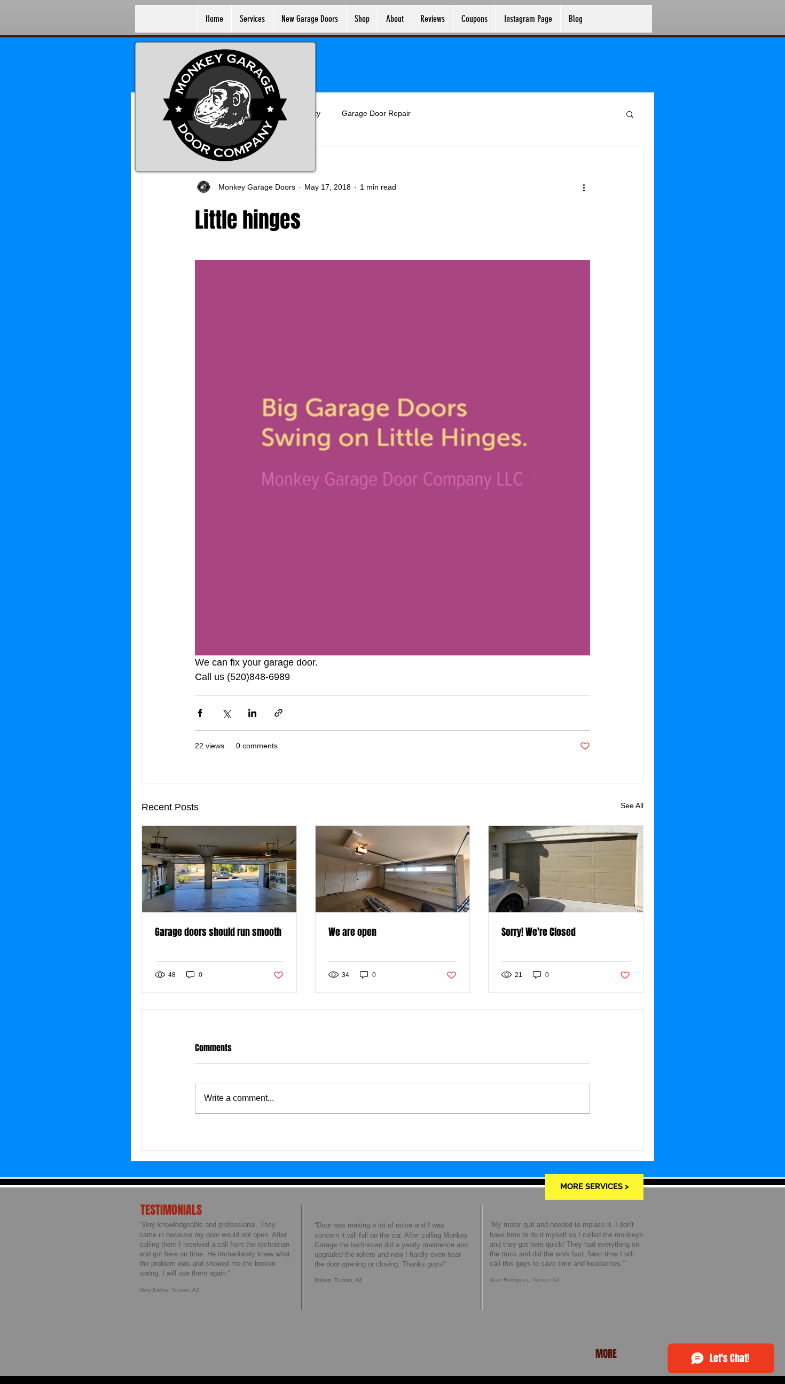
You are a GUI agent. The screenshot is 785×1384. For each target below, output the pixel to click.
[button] (630, 114)
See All (632, 805)
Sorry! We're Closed (538, 932)
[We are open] (393, 869)
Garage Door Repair (376, 113)
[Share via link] (278, 713)
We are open (352, 932)
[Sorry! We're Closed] (566, 869)
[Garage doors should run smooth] (219, 869)
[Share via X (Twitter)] (226, 713)
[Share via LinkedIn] (252, 713)
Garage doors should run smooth (218, 932)
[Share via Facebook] (200, 713)
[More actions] (583, 187)
